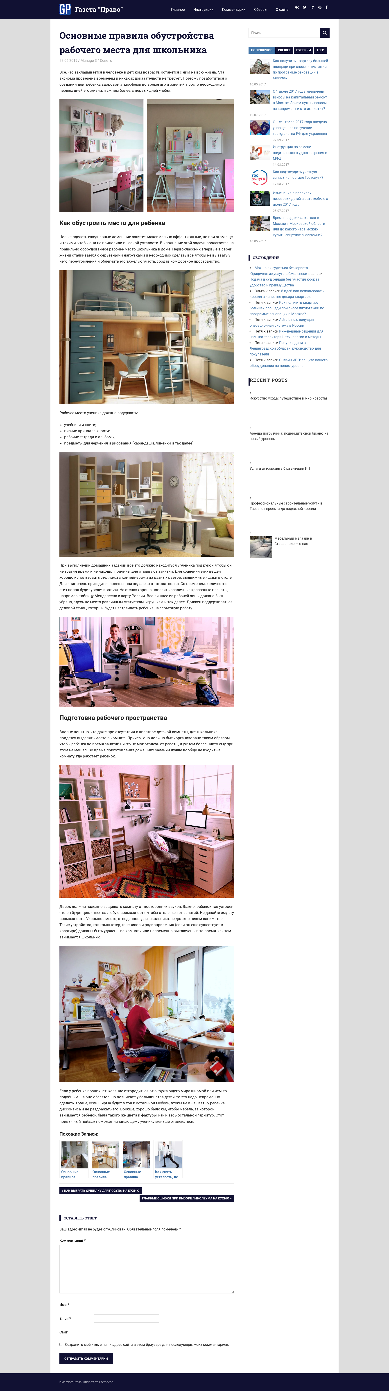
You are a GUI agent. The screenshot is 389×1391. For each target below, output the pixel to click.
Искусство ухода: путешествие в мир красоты (288, 398)
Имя (64, 1305)
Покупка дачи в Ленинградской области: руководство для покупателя (285, 348)
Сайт (63, 1332)
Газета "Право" (99, 9)
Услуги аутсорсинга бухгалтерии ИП (280, 468)
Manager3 (89, 60)
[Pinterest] (320, 7)
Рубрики (303, 50)
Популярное (261, 50)
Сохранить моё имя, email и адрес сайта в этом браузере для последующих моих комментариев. (147, 1344)
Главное (178, 9)
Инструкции (203, 9)
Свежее (284, 50)
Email (65, 1318)
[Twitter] (304, 7)
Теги (320, 50)
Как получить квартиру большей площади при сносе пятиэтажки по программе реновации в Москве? (287, 308)
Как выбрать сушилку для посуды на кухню (101, 1191)
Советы (106, 60)
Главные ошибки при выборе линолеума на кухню (185, 1199)
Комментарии (233, 9)
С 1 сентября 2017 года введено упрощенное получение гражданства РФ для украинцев (300, 128)
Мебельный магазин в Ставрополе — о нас (293, 541)
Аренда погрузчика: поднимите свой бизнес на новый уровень (289, 436)
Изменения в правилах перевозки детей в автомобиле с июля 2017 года (300, 199)
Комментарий (72, 1240)
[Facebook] (327, 7)
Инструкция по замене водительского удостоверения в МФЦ (300, 153)
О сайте (282, 9)
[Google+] (312, 7)
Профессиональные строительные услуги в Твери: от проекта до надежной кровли (286, 506)
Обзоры (260, 9)
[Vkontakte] (297, 7)
